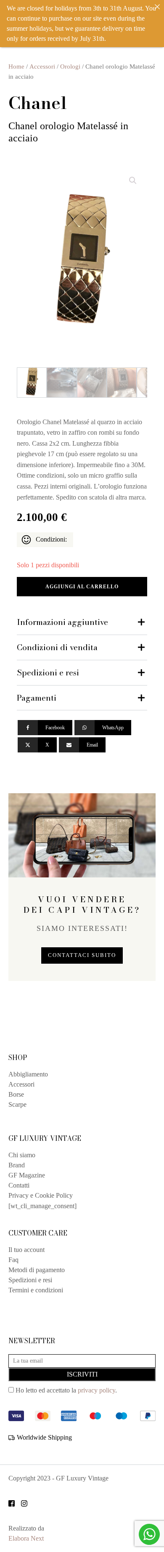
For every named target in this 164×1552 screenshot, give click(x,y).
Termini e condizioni (35, 1290)
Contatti (18, 1185)
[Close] (157, 6)
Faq (13, 1259)
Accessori (42, 66)
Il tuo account (26, 1249)
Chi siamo (21, 1155)
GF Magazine (26, 1175)
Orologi (70, 66)
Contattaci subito (82, 955)
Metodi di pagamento (36, 1269)
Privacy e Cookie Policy (40, 1195)
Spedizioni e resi (30, 1280)
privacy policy (96, 1390)
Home (16, 66)
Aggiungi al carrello (82, 587)
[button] (132, 180)
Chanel (37, 103)
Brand (16, 1165)
